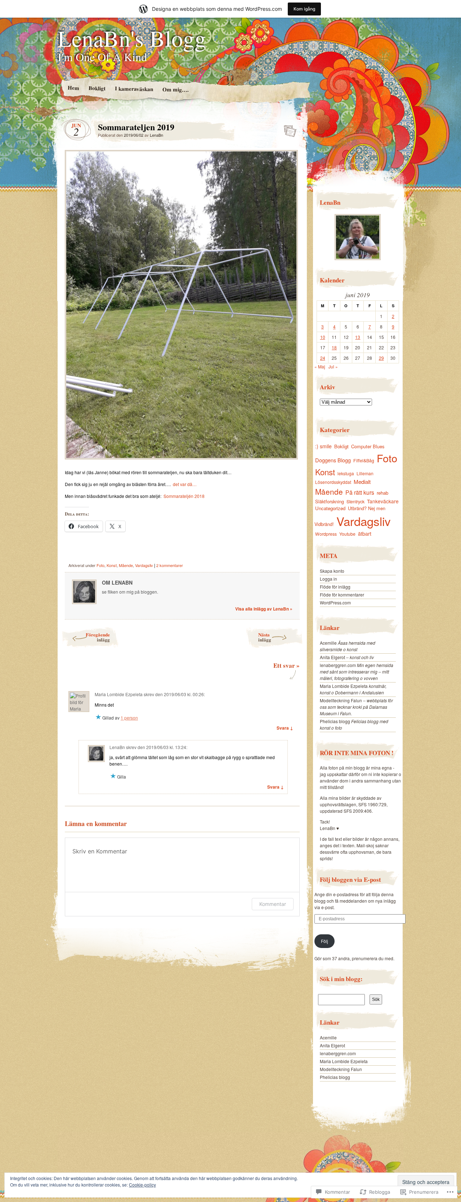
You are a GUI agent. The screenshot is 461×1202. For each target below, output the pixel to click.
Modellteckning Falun (341, 700)
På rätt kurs (359, 492)
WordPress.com (335, 602)
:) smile (323, 446)
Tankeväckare (383, 501)
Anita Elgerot (332, 657)
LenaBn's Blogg (132, 38)
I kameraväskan (134, 88)
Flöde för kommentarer (342, 594)
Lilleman (365, 473)
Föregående (98, 637)
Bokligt (96, 88)
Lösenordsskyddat (333, 482)
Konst (112, 565)
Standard (288, 128)
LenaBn (156, 135)
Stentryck (355, 501)
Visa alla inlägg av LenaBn (263, 608)
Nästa (264, 637)
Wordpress (326, 534)
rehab (382, 492)
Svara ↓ (285, 728)
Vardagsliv (144, 565)
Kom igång (304, 9)
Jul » (333, 366)
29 (381, 358)
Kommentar (272, 904)
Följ (324, 941)
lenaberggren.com (338, 665)
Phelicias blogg (335, 721)
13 (357, 337)
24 (322, 358)
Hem (73, 87)
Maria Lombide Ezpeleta (344, 686)
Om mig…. (175, 89)
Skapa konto (332, 571)
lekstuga (345, 473)
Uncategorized (330, 508)
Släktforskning (329, 501)
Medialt (362, 481)
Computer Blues (367, 446)
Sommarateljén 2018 (184, 496)
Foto (100, 565)
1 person (129, 718)
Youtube (347, 534)
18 (334, 347)
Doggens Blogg (333, 460)
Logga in (328, 579)
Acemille (328, 643)
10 (322, 337)
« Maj (319, 366)
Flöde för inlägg (335, 587)
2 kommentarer (169, 565)
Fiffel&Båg (363, 460)
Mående (126, 565)
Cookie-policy (142, 1184)
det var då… (185, 484)
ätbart (364, 533)
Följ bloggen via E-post (350, 879)
